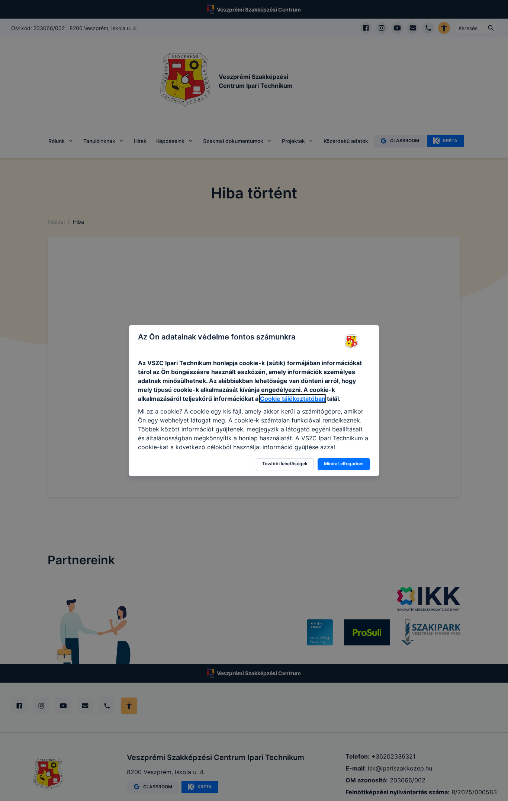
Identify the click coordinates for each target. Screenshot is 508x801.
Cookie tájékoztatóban (292, 398)
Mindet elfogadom (344, 463)
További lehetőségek (285, 463)
